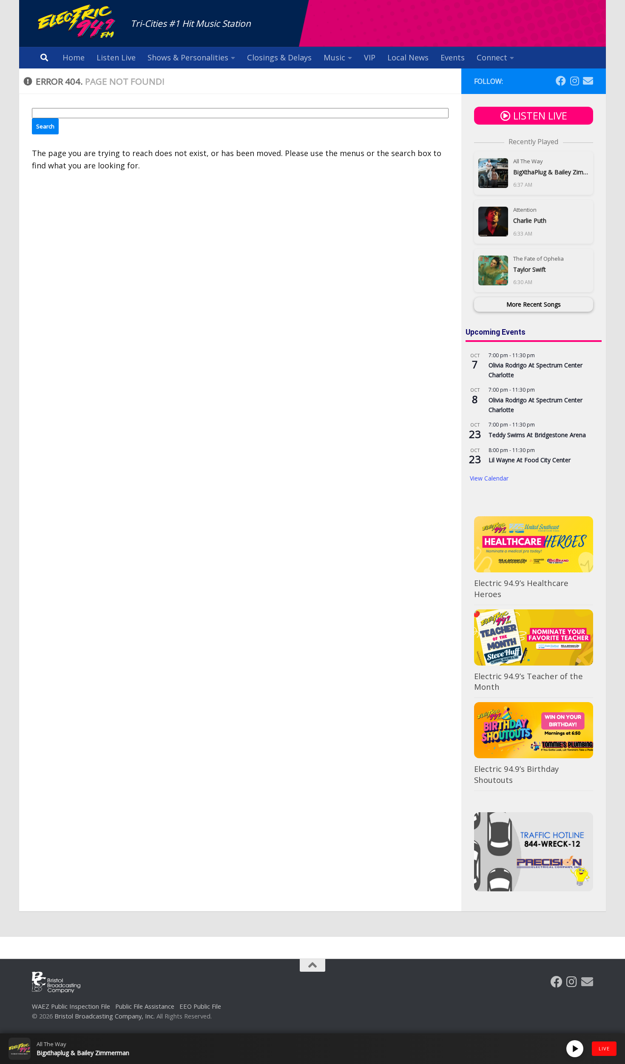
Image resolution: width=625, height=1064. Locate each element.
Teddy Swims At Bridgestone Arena (537, 435)
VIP (369, 57)
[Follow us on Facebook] (561, 81)
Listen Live (116, 57)
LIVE (604, 1048)
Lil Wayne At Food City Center (530, 460)
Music (334, 57)
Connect (492, 57)
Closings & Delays (279, 57)
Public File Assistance (144, 1006)
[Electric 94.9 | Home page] (77, 22)
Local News (408, 57)
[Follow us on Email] (588, 81)
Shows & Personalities (188, 57)
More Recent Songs (533, 304)
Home (73, 57)
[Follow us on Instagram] (574, 81)
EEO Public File (200, 1006)
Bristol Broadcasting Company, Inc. (104, 1016)
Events (452, 57)
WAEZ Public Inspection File (71, 1006)
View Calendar (489, 478)
